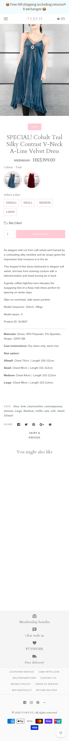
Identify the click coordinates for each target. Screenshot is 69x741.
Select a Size (12, 195)
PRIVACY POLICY (21, 683)
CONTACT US (48, 677)
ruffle (39, 411)
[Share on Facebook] (18, 424)
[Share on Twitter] (26, 424)
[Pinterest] (37, 702)
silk (53, 411)
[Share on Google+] (42, 424)
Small (60, 411)
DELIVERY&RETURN (24, 677)
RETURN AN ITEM (46, 690)
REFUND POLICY (22, 690)
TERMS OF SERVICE (46, 683)
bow (23, 406)
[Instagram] (31, 702)
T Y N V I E (27, 712)
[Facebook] (24, 702)
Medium (28, 411)
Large (18, 411)
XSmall (8, 415)
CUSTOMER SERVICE (22, 671)
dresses (8, 411)
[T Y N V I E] (34, 19)
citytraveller (35, 406)
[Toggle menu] (6, 19)
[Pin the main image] (33, 424)
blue (16, 406)
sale (46, 411)
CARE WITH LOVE (49, 671)
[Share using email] (50, 424)
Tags (7, 406)
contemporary (53, 406)
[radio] (12, 180)
